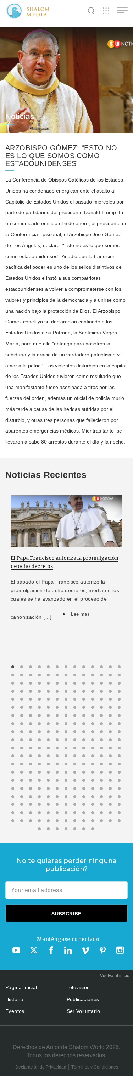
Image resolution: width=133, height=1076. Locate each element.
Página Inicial (21, 987)
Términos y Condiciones (94, 1067)
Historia (14, 999)
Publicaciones (83, 999)
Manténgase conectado (68, 939)
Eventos (14, 1011)
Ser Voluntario (83, 1011)
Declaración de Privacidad (40, 1067)
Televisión (78, 987)
